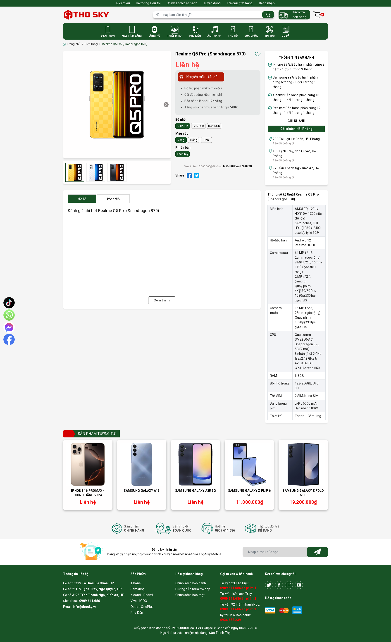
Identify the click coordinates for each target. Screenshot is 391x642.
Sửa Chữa (251, 35)
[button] (166, 104)
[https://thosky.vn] (105, 15)
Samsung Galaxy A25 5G (195, 490)
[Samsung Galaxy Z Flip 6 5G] (249, 464)
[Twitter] (269, 585)
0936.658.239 (230, 620)
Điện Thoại (108, 35)
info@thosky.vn (85, 607)
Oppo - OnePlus (142, 607)
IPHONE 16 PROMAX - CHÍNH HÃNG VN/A (88, 493)
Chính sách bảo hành (182, 3)
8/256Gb (214, 126)
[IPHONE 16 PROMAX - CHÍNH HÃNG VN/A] (87, 464)
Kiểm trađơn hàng (299, 14)
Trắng (194, 140)
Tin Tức (270, 35)
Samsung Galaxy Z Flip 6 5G (249, 493)
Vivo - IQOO (139, 601)
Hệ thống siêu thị (148, 3)
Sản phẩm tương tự (96, 434)
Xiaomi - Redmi (142, 595)
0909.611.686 (89, 601)
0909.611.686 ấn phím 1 (238, 588)
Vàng (180, 140)
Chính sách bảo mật (190, 595)
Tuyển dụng (212, 3)
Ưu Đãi (286, 35)
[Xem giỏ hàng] (316, 14)
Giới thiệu (123, 3)
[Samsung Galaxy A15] (141, 464)
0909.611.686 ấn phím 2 (238, 598)
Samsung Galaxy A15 (142, 490)
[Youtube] (299, 585)
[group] (117, 104)
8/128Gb (198, 126)
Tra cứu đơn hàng (240, 3)
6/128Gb (182, 126)
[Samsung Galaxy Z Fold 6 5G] (303, 464)
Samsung (138, 589)
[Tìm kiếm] (268, 14)
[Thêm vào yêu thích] (257, 54)
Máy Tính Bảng (132, 35)
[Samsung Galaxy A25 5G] (195, 464)
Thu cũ (233, 35)
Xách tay (182, 154)
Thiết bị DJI (174, 35)
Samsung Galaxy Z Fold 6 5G (303, 493)
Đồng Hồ (154, 35)
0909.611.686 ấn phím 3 (238, 609)
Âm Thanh (214, 35)
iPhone (136, 583)
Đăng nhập (267, 3)
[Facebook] (279, 585)
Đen (206, 140)
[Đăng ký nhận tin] (317, 552)
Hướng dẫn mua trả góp (192, 589)
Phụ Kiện (195, 35)
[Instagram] (289, 585)
